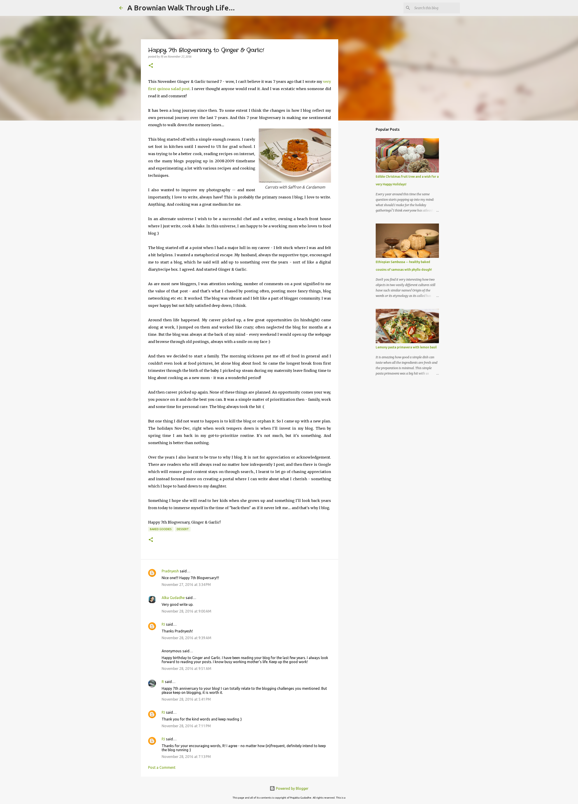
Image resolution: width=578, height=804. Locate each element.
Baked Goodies (161, 529)
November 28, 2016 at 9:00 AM (186, 611)
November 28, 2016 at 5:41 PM (186, 699)
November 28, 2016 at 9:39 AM (186, 638)
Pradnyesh (170, 571)
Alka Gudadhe (173, 598)
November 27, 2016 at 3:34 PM (186, 585)
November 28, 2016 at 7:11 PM (186, 726)
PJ (163, 624)
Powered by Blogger (291, 788)
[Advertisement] (361, 195)
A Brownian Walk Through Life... (181, 8)
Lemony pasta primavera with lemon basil (406, 347)
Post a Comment (161, 767)
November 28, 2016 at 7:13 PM (186, 757)
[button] (151, 66)
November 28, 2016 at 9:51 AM (186, 669)
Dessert (183, 529)
